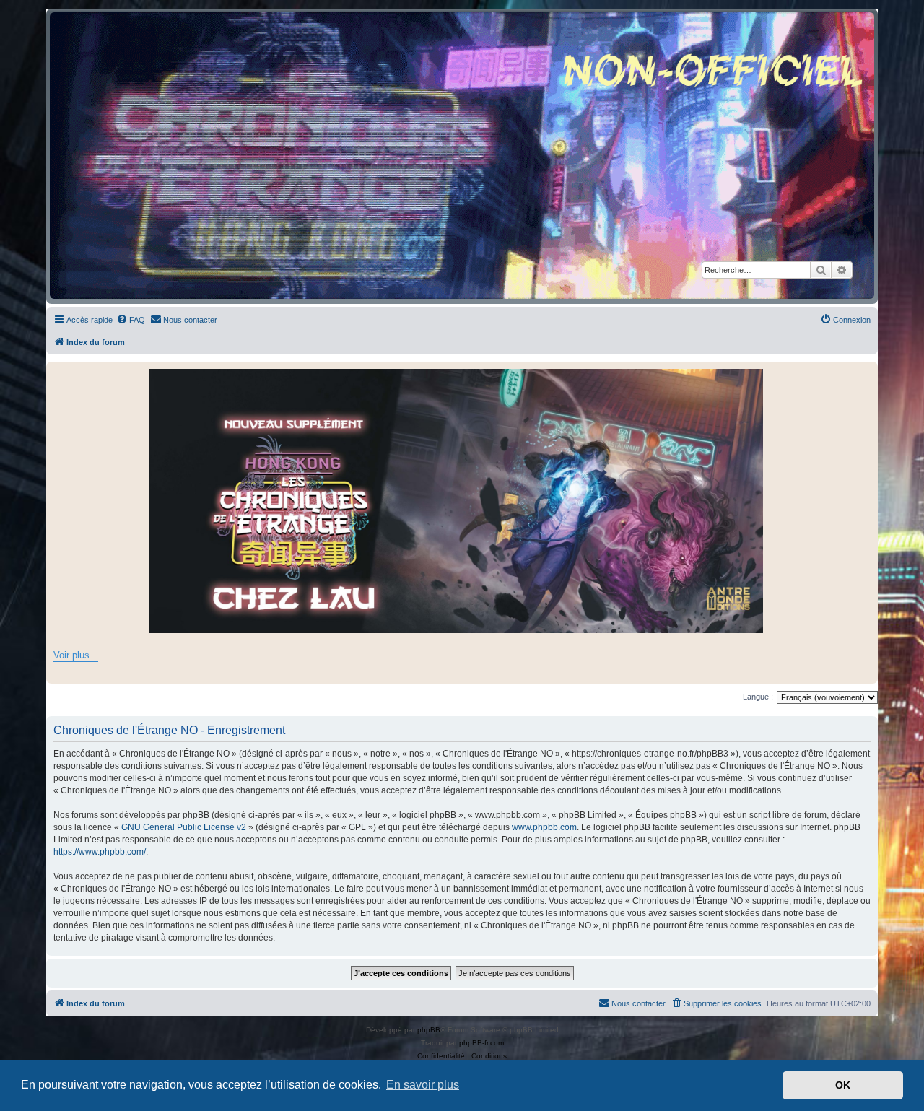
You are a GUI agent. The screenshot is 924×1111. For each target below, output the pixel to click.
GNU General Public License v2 (183, 827)
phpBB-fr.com (481, 1043)
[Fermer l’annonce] (866, 373)
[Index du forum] (462, 155)
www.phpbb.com (544, 827)
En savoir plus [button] (422, 1085)
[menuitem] (130, 319)
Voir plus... (75, 655)
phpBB (428, 1030)
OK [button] (842, 1085)
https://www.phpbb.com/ (99, 852)
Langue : (758, 696)
